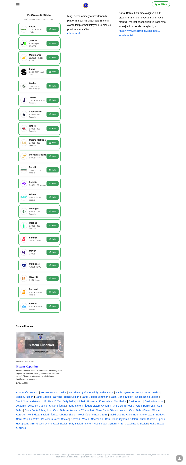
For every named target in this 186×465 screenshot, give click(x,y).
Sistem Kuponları (25, 361)
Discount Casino (37, 405)
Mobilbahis (120, 401)
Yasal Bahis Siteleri (122, 396)
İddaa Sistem (75, 405)
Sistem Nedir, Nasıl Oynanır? (102, 423)
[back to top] (179, 458)
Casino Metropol (153, 401)
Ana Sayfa (22, 392)
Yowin (85, 419)
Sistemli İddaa (57, 405)
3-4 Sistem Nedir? (123, 405)
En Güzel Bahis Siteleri (134, 423)
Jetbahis (21, 405)
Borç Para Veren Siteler (55, 419)
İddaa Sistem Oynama (98, 405)
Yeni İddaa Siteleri (38, 414)
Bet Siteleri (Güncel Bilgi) (83, 392)
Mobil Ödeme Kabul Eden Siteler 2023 (132, 414)
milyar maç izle (74, 33)
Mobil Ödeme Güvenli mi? (31, 401)
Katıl (54, 29)
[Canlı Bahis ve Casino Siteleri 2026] (86, 4)
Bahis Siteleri (43, 396)
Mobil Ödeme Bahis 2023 (92, 414)
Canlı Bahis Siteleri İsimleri (111, 410)
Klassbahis (105, 401)
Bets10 (34, 392)
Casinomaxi (135, 401)
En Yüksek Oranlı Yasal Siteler (49, 423)
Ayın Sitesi (161, 4)
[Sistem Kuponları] (40, 345)
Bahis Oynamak (125, 392)
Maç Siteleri (76, 423)
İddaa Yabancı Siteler (63, 414)
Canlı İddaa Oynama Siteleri (121, 419)
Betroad (75, 419)
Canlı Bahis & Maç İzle (38, 410)
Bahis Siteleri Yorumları (95, 396)
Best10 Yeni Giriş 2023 (61, 401)
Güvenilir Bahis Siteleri (66, 396)
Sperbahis (97, 419)
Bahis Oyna (106, 392)
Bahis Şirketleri (24, 396)
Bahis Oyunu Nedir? (148, 392)
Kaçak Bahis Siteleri (147, 396)
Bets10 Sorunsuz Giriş (54, 392)
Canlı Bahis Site (145, 405)
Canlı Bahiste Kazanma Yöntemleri (73, 410)
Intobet (81, 401)
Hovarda (92, 401)
